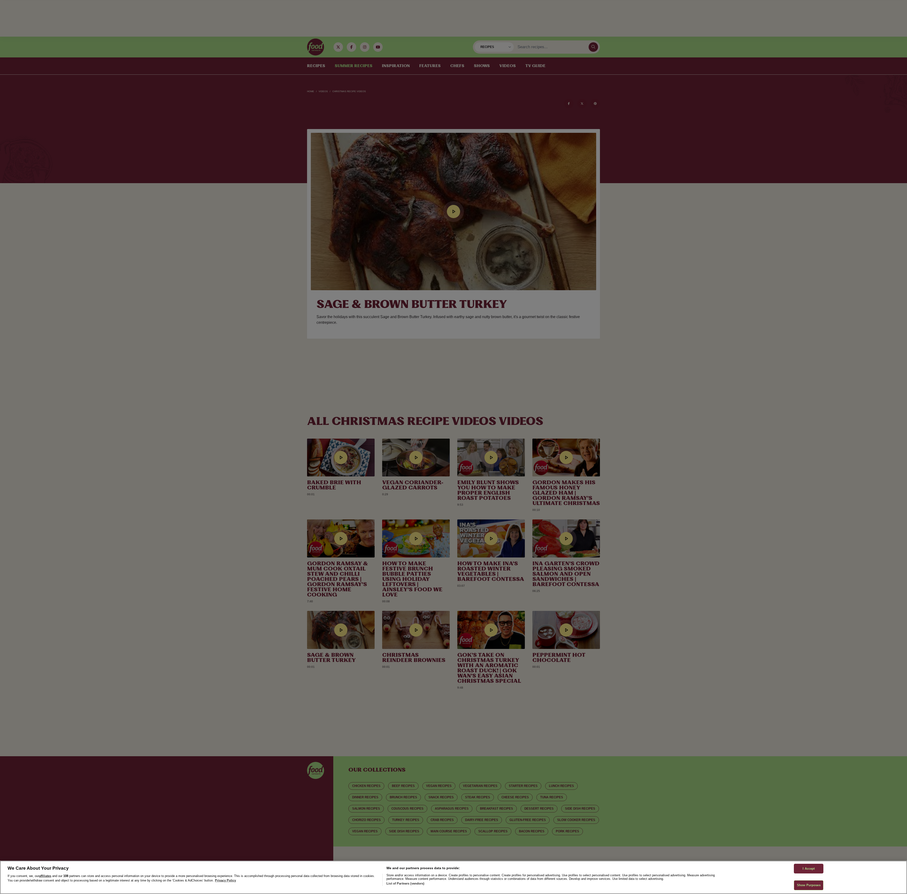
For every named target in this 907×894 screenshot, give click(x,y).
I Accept (809, 868)
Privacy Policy (225, 880)
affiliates (45, 876)
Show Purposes (809, 885)
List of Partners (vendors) (405, 883)
